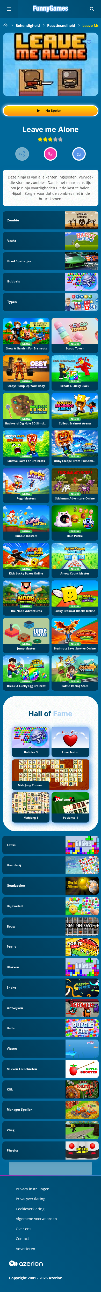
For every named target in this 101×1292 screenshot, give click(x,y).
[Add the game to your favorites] (89, 42)
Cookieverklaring (30, 1208)
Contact (22, 1238)
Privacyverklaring (30, 1198)
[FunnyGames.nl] (5, 25)
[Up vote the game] (79, 154)
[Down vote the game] (50, 154)
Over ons (23, 1228)
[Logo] (50, 9)
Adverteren (25, 1248)
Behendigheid (28, 25)
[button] (92, 9)
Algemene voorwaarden (36, 1218)
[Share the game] (22, 154)
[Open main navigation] (9, 9)
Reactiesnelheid (61, 25)
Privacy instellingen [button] (32, 1188)
